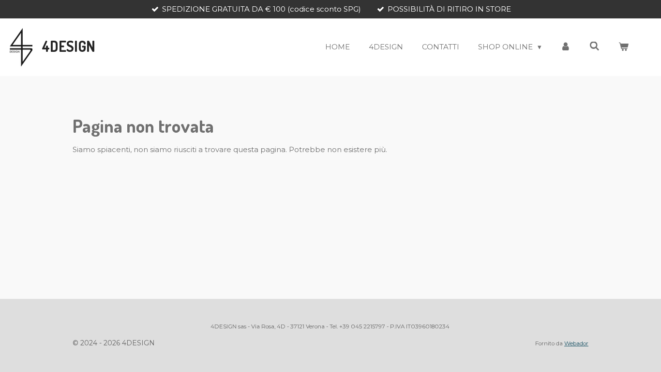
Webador (576, 343)
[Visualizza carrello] (623, 47)
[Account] (565, 47)
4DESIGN (68, 46)
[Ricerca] (594, 46)
